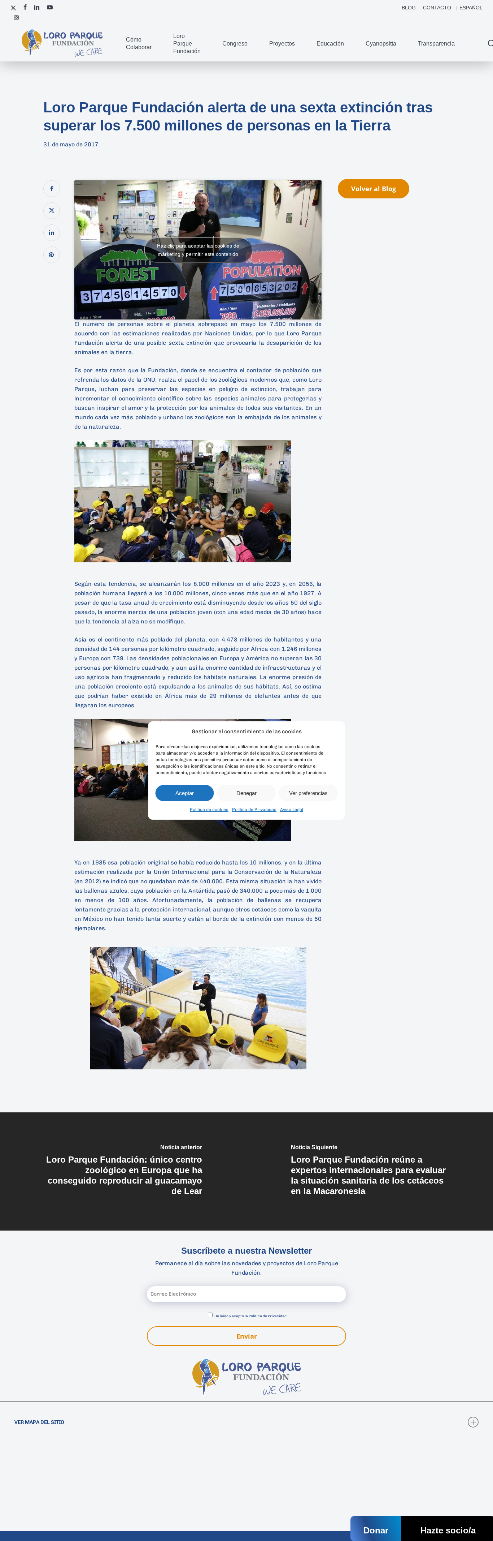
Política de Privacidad (254, 809)
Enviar (246, 1336)
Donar (375, 1530)
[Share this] (51, 188)
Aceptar (184, 793)
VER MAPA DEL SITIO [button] (39, 1422)
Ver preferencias (308, 793)
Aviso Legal (291, 809)
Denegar (246, 793)
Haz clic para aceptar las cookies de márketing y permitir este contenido (198, 250)
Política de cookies (209, 809)
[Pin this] (51, 254)
